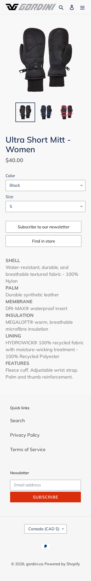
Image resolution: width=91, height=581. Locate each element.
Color (10, 175)
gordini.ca (34, 563)
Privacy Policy (25, 435)
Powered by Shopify (62, 563)
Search (17, 420)
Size (9, 196)
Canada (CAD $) (43, 528)
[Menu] (82, 7)
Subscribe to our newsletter (44, 226)
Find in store (43, 241)
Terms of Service (28, 449)
